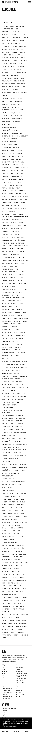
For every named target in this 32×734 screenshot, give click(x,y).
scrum (14, 571)
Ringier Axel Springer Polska (12, 220)
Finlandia (16, 470)
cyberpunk (5, 35)
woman (18, 188)
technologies (7, 568)
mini (24, 574)
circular (21, 537)
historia (16, 92)
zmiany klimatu (7, 525)
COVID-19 (18, 347)
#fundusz (5, 171)
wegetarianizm (17, 309)
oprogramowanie (19, 202)
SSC (21, 133)
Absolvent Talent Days (10, 464)
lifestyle (5, 191)
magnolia (5, 632)
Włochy (4, 347)
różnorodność (20, 418)
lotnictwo (5, 139)
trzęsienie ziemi (16, 113)
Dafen (18, 450)
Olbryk (16, 600)
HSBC (11, 418)
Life (3, 677)
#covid (4, 185)
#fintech (20, 171)
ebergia (20, 484)
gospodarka (17, 153)
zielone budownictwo (9, 46)
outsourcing (6, 40)
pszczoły (11, 505)
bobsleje (19, 315)
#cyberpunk (6, 690)
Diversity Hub (23, 387)
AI (23, 379)
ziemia (12, 629)
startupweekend (8, 29)
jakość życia (6, 470)
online (4, 249)
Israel (11, 188)
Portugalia (20, 429)
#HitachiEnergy (17, 557)
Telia (20, 283)
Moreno (25, 597)
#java (13, 171)
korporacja (6, 133)
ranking (15, 295)
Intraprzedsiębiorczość (10, 341)
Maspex (21, 214)
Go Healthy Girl (18, 298)
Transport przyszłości (20, 681)
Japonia (4, 620)
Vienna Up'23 (6, 606)
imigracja (5, 424)
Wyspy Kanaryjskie (8, 237)
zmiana (4, 554)
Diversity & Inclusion (20, 670)
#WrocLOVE (16, 370)
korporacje (6, 136)
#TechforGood (17, 344)
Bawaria (19, 150)
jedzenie (19, 565)
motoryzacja (6, 453)
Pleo (3, 626)
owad (24, 312)
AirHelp (4, 418)
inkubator (14, 75)
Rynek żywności (14, 312)
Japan (12, 620)
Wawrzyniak (13, 502)
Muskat (4, 283)
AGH (11, 508)
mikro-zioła (6, 121)
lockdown (5, 324)
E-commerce (13, 199)
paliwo (4, 306)
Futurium (16, 321)
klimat (24, 361)
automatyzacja (7, 427)
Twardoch (18, 560)
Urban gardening (20, 432)
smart (4, 399)
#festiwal (11, 182)
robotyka (21, 424)
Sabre (4, 429)
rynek (11, 101)
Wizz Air (24, 321)
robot (4, 612)
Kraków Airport (7, 379)
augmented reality (8, 479)
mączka (4, 580)
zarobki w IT (6, 162)
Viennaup (22, 191)
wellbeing (20, 237)
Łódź (22, 548)
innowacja (6, 309)
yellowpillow (6, 81)
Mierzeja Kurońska (8, 438)
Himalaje (5, 528)
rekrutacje (13, 275)
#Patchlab (13, 179)
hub (24, 438)
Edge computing (7, 408)
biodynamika (6, 90)
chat (3, 583)
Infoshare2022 (7, 548)
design (16, 78)
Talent (15, 332)
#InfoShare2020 (12, 364)
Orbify (4, 487)
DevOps (11, 338)
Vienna (4, 194)
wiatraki (20, 528)
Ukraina (13, 496)
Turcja (4, 574)
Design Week (12, 623)
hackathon (20, 26)
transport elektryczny (10, 493)
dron (16, 511)
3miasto (19, 690)
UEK (24, 194)
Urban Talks (19, 399)
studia (18, 194)
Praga (4, 318)
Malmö (15, 40)
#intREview (20, 292)
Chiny (12, 150)
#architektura (7, 692)
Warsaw (19, 563)
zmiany (13, 197)
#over (4, 182)
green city (18, 508)
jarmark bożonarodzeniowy (12, 98)
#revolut (5, 173)
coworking (5, 231)
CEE (22, 272)
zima (3, 364)
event (15, 609)
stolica (4, 280)
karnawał (13, 467)
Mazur (4, 586)
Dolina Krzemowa (22, 136)
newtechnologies (19, 606)
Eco (3, 675)
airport (23, 208)
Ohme (13, 632)
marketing (24, 199)
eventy (4, 713)
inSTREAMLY (6, 405)
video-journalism (8, 292)
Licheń (20, 280)
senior (17, 589)
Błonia (4, 511)
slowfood (5, 66)
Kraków (4, 156)
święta (4, 101)
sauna (22, 40)
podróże (5, 278)
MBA (8, 387)
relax (20, 531)
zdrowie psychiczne (21, 635)
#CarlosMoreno (7, 597)
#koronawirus (7, 688)
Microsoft (5, 223)
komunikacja (15, 43)
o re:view (4, 711)
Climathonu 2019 (7, 421)
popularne (16, 731)
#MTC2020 (5, 359)
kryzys (20, 156)
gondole (13, 278)
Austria (11, 251)
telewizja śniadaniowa (10, 513)
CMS (12, 243)
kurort (4, 69)
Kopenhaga (15, 254)
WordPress (20, 243)
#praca (4, 694)
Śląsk (18, 696)
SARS (15, 144)
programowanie (7, 87)
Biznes (4, 669)
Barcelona (5, 531)
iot (17, 29)
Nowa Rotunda (7, 373)
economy (5, 539)
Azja (23, 35)
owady (22, 577)
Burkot (4, 502)
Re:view (12, 286)
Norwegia (5, 356)
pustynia (22, 554)
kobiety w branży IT (21, 217)
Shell (22, 304)
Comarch (15, 376)
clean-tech (16, 402)
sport (11, 511)
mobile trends (7, 144)
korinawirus (18, 350)
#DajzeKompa (6, 332)
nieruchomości (19, 81)
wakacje (12, 69)
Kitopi (26, 563)
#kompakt (5, 176)
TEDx (3, 387)
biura (19, 301)
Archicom (5, 551)
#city (12, 173)
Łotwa (11, 315)
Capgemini (21, 545)
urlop (19, 69)
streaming (15, 405)
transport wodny (8, 110)
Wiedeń (4, 251)
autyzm (10, 591)
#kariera (5, 168)
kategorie (5, 731)
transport (15, 107)
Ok (3, 725)
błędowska (6, 557)
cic (16, 266)
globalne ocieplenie (20, 522)
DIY (10, 153)
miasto (4, 55)
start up (16, 534)
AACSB (16, 385)
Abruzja (5, 116)
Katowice (12, 484)
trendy (4, 338)
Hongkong (13, 64)
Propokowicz (6, 499)
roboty (4, 516)
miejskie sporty (16, 104)
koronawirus (6, 147)
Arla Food (5, 382)
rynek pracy (20, 421)
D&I (18, 353)
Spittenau (20, 257)
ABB (17, 269)
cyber (25, 516)
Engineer (19, 338)
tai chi (14, 531)
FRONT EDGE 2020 (16, 382)
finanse (15, 133)
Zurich (24, 589)
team (12, 563)
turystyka (18, 101)
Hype (3, 673)
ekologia (24, 61)
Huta (16, 306)
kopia (25, 450)
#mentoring (14, 168)
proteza (16, 499)
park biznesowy (14, 473)
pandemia (16, 147)
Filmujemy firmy (21, 673)
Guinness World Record (10, 615)
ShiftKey (5, 563)
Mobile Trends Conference (18, 246)
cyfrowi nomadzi (16, 228)
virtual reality (7, 476)
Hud (20, 496)
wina (22, 513)
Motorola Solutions (20, 260)
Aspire (20, 205)
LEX (25, 283)
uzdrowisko (6, 118)
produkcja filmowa (9, 289)
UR (20, 586)
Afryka (4, 275)
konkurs (13, 191)
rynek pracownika (17, 324)
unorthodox (12, 318)
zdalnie (11, 185)
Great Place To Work (9, 214)
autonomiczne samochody (11, 127)
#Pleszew (19, 173)
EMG (22, 499)
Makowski (5, 519)
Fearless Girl (17, 441)
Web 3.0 (16, 548)
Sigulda (4, 315)
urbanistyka (6, 124)
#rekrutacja (6, 165)
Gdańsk (4, 49)
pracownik (20, 632)
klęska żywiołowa (16, 116)
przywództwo (7, 385)
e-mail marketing (8, 444)
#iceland (24, 367)
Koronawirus (20, 667)
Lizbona (11, 429)
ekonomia (12, 156)
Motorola (12, 283)
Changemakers (7, 263)
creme (4, 505)
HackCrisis (5, 344)
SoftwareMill (7, 330)
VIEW (16, 2)
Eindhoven (23, 623)
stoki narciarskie (8, 450)
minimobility (6, 577)
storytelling (6, 447)
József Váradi (7, 208)
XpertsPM (19, 415)
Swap (23, 353)
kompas (22, 502)
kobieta (19, 185)
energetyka (14, 58)
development (21, 580)
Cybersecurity (7, 560)
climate (19, 629)
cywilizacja (23, 318)
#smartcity (6, 698)
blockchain (6, 32)
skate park (5, 107)
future (15, 577)
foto (19, 289)
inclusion (5, 496)
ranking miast (14, 458)
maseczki (5, 150)
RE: (3, 2)
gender (22, 52)
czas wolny (20, 66)
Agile (25, 393)
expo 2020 (5, 390)
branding (15, 32)
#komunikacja (7, 696)
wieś (3, 301)
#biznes (4, 179)
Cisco (12, 539)
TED (21, 385)
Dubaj (12, 390)
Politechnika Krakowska (10, 272)
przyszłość (6, 130)
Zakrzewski (12, 603)
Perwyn (4, 199)
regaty (11, 574)
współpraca (5, 715)
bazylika (12, 280)
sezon (12, 72)
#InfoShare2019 (21, 444)
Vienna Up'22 (6, 534)
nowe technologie (8, 84)
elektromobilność (8, 490)
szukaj (27, 731)
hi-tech (20, 603)
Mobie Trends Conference (11, 361)
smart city (5, 376)
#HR (22, 162)
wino (17, 87)
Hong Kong (5, 37)
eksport (24, 92)
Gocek (20, 571)
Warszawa (5, 205)
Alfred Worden (20, 455)
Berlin (16, 373)
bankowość (6, 441)
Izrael (23, 58)
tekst (25, 289)
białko (4, 312)
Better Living (22, 225)
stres (4, 638)
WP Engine (5, 243)
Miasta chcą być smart (22, 675)
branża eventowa (8, 353)
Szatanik (14, 519)
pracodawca (20, 591)
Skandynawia (20, 694)
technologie (6, 202)
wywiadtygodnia (8, 26)
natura (15, 90)
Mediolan (5, 197)
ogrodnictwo (6, 435)
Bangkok (5, 629)
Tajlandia (20, 110)
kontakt (4, 717)
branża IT (5, 159)
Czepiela (11, 618)
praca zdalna (16, 231)
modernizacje (17, 118)
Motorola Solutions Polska (12, 393)
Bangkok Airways (21, 626)
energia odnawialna (16, 55)
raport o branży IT (17, 159)
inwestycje (11, 301)
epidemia (14, 304)
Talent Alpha (6, 350)
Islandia (5, 367)
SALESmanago (23, 197)
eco (12, 66)
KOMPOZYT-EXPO (7, 432)
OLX (22, 511)
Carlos (17, 597)
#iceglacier (6, 370)
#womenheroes (7, 589)
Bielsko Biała (6, 522)
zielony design (7, 78)
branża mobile (20, 240)
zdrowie (4, 64)
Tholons (9, 217)
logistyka (18, 427)
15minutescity (7, 600)
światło (23, 332)
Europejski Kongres (9, 396)
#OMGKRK (23, 464)
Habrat (23, 493)
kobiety (15, 52)
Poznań (22, 263)
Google (21, 223)
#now (17, 356)
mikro (4, 591)
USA (12, 356)
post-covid (5, 304)
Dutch (4, 623)
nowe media (6, 295)
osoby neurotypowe (9, 594)
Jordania (5, 113)
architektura (16, 37)
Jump (24, 470)
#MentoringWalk (8, 415)
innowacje (5, 61)
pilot (3, 618)
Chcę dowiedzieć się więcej (10, 726)
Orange (14, 223)
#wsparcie (24, 168)
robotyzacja (21, 84)
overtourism (22, 278)
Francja (16, 447)
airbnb (23, 78)
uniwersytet (13, 586)
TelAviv (4, 188)
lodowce (23, 364)
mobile (4, 246)
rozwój (11, 194)
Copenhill (5, 254)
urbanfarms (16, 121)
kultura (16, 330)
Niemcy (4, 153)
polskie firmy (6, 92)
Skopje (10, 399)
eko (14, 435)
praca (26, 37)
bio (3, 217)
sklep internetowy (8, 545)
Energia (20, 249)
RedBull (18, 618)
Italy (11, 347)
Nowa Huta (22, 396)
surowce (5, 58)
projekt (4, 508)
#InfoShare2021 (16, 176)
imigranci (15, 61)
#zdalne (20, 182)
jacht (18, 574)
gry (20, 64)
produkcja (5, 95)
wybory (4, 484)
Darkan (4, 565)
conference (6, 609)
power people (6, 635)
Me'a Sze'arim (6, 321)
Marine (10, 487)
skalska (10, 626)
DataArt (4, 228)
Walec (11, 565)
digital (11, 580)
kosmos (4, 458)
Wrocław (5, 75)
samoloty (24, 615)
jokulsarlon (14, 367)
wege (11, 266)
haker (11, 516)
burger (4, 266)
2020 (16, 263)
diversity (15, 130)
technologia (6, 260)
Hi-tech (4, 671)
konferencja (13, 49)
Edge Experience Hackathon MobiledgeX (12, 411)
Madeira (5, 467)
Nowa (11, 306)
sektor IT (15, 162)
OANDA (21, 275)
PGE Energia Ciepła (8, 257)
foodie (23, 87)
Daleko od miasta (22, 679)
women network (7, 269)
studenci (20, 505)
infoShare (23, 46)
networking (6, 52)
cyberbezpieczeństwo (9, 542)
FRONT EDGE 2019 (7, 455)
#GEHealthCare (18, 165)
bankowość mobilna (9, 142)
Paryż (23, 600)
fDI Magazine (6, 298)
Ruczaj (13, 424)
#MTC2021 (12, 249)
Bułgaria (5, 72)
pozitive (16, 568)
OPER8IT (17, 379)
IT (12, 136)
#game (21, 179)
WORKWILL (5, 327)
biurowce (5, 104)
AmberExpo (17, 453)
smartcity (5, 43)
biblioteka (11, 583)
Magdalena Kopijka (8, 537)
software (14, 327)
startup (23, 49)
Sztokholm (6, 402)
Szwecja (5, 286)
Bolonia (19, 583)
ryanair (21, 609)
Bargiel (17, 525)
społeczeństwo (21, 620)
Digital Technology (9, 211)
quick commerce (7, 335)
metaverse (5, 571)
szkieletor (24, 376)
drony (12, 528)
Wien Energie (21, 251)
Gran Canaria (15, 234)
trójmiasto (23, 467)
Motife (13, 205)
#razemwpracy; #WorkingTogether (14, 482)
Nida (19, 438)
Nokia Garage (21, 72)
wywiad (14, 139)
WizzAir (16, 208)
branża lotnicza (21, 335)
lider (14, 387)
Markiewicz (13, 554)
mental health (7, 240)
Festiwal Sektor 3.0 (8, 225)
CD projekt (15, 35)
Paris (3, 603)
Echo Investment (17, 551)
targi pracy (6, 461)
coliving (5, 234)
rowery (4, 473)
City (3, 667)
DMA (9, 612)
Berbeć (17, 516)
